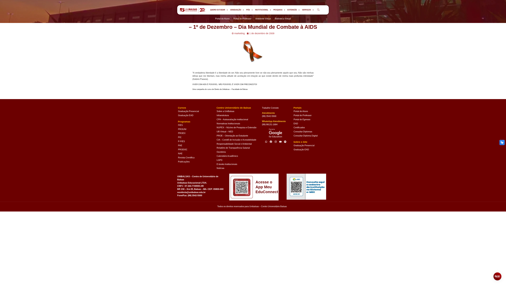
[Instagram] (275, 141)
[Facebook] (271, 141)
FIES (180, 125)
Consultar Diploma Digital (306, 136)
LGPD (219, 160)
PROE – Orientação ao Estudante (232, 136)
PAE (180, 145)
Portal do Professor (303, 115)
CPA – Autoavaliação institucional (232, 119)
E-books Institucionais (227, 164)
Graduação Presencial (188, 111)
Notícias (220, 168)
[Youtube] (280, 141)
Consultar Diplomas (303, 131)
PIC (180, 137)
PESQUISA (277, 10)
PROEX (182, 133)
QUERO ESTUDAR (217, 10)
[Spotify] (285, 141)
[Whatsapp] (266, 141)
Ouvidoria (221, 152)
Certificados (299, 127)
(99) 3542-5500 (269, 116)
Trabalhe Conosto (270, 108)
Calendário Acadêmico (227, 156)
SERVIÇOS (306, 10)
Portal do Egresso (302, 119)
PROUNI (182, 129)
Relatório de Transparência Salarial (233, 148)
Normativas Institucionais (228, 123)
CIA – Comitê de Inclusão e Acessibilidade (236, 140)
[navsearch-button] (318, 10)
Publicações (184, 162)
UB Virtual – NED (225, 131)
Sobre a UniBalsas (225, 111)
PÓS (248, 10)
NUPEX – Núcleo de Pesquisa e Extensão (236, 127)
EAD (296, 123)
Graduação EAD (185, 115)
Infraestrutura (223, 115)
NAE (180, 153)
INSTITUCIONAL (261, 10)
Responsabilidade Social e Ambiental (234, 144)
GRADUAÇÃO (235, 10)
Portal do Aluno (301, 111)
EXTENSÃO (292, 10)
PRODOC (182, 149)
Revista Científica (186, 157)
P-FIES (181, 141)
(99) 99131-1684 (270, 124)
